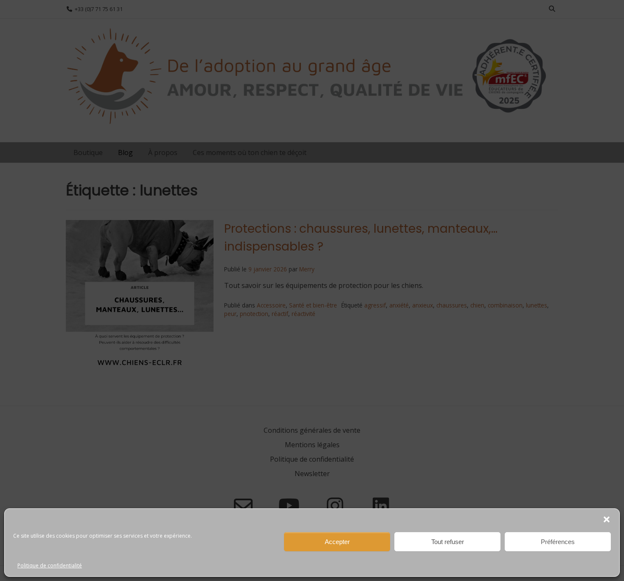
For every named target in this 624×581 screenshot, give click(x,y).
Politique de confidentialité (49, 565)
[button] (606, 519)
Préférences (558, 541)
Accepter (337, 541)
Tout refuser (447, 541)
